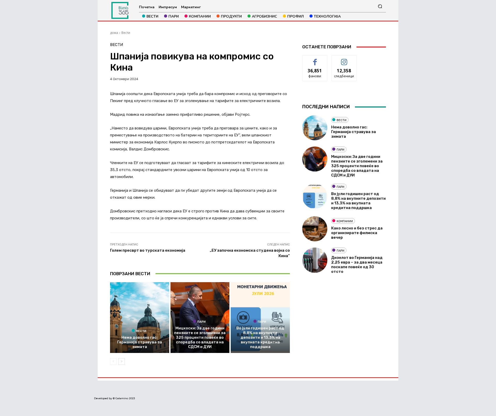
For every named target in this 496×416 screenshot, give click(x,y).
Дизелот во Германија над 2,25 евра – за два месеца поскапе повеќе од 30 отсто (357, 264)
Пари (201, 321)
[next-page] (121, 361)
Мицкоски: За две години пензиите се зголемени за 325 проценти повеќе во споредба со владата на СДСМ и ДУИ (200, 337)
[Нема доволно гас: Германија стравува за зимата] (139, 317)
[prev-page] (113, 361)
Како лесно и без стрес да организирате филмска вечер (357, 233)
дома (114, 32)
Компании (345, 221)
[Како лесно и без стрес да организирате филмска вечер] (314, 228)
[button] (380, 6)
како (315, 59)
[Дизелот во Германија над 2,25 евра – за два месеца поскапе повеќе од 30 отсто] (314, 260)
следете (344, 59)
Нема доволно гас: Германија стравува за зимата (139, 342)
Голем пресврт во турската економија (147, 250)
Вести (125, 32)
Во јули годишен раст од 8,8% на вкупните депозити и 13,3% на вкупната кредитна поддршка (260, 337)
